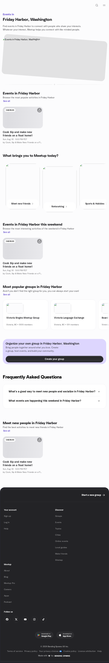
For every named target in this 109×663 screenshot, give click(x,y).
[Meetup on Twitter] (16, 619)
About (7, 571)
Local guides (61, 548)
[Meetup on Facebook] (7, 619)
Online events (61, 541)
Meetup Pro (9, 583)
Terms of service (15, 651)
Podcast (8, 602)
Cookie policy (69, 651)
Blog (6, 577)
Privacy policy (30, 651)
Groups (58, 516)
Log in (7, 522)
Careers (7, 590)
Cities (58, 535)
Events (58, 522)
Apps (6, 596)
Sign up (7, 516)
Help (6, 529)
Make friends (61, 554)
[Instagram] (34, 619)
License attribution (87, 651)
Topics (58, 529)
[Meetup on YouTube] (25, 619)
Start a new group (91, 495)
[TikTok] (43, 619)
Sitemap (59, 560)
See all (6, 101)
